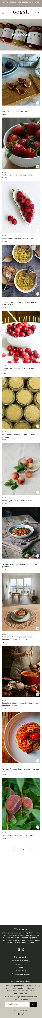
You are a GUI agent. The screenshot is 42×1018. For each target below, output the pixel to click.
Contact (21, 967)
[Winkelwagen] (39, 12)
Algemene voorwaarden (21, 974)
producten (27, 999)
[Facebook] (19, 1014)
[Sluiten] (39, 985)
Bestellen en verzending (21, 961)
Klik (33, 1004)
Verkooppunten (21, 964)
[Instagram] (22, 1014)
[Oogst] (21, 12)
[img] (18, 949)
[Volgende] (33, 849)
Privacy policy (21, 971)
